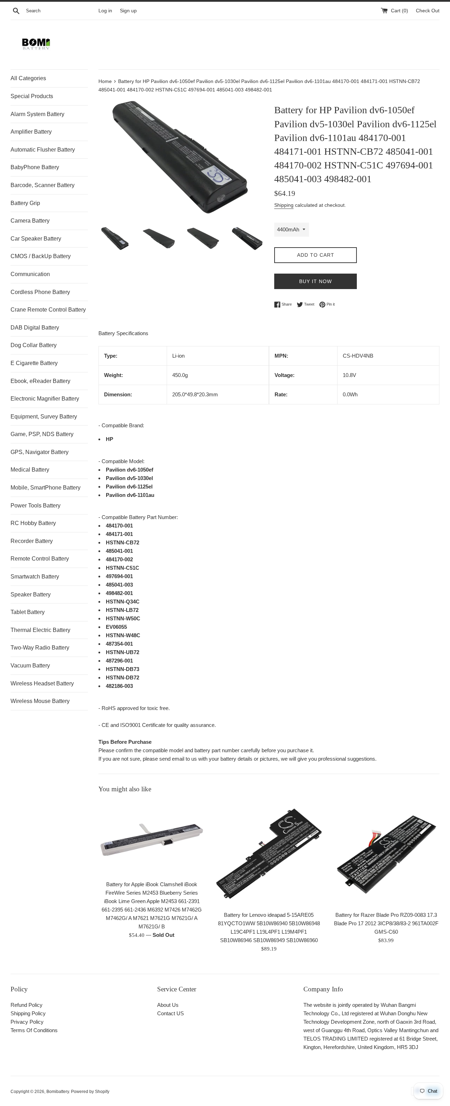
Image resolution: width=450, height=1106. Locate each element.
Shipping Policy (28, 1013)
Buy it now (315, 281)
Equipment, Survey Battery (44, 417)
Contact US (170, 1013)
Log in (105, 10)
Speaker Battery (31, 594)
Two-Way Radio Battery (40, 648)
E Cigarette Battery (34, 363)
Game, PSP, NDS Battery (42, 434)
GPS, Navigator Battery (40, 452)
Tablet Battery (28, 612)
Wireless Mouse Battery (40, 701)
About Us (168, 1005)
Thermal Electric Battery (40, 630)
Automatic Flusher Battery (43, 150)
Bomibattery (57, 1091)
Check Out (427, 10)
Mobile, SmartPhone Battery (46, 488)
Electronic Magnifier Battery (45, 399)
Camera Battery (30, 221)
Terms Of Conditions (34, 1030)
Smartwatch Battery (35, 577)
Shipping (284, 205)
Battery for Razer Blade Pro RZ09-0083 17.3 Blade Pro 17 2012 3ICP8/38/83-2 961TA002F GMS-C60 (386, 923)
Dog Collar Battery (34, 345)
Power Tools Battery (35, 506)
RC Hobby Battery (33, 523)
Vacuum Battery (30, 666)
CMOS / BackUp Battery (41, 256)
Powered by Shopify (90, 1091)
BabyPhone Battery (35, 167)
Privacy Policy (27, 1022)
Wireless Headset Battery (42, 683)
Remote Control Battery (40, 559)
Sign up (128, 10)
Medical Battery (30, 470)
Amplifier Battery (31, 132)
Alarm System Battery (37, 114)
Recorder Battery (32, 541)
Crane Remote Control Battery (48, 310)
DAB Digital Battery (35, 328)
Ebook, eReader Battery (40, 381)
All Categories (28, 78)
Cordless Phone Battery (40, 292)
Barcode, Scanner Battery (43, 185)
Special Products (32, 96)
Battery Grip (25, 203)
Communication (30, 274)
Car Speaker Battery (36, 239)
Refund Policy (27, 1005)
